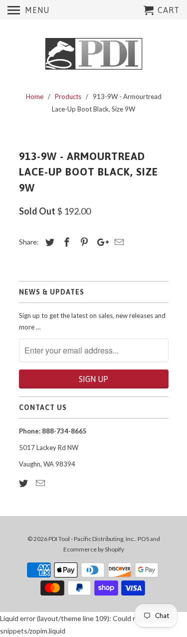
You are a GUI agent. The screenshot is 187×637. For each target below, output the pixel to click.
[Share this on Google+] (100, 242)
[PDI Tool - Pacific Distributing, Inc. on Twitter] (24, 483)
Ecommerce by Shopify (93, 549)
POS (143, 538)
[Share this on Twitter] (48, 242)
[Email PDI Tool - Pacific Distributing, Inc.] (41, 483)
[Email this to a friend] (118, 242)
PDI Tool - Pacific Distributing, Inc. (91, 538)
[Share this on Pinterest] (83, 242)
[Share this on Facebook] (65, 242)
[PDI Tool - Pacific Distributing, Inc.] (94, 54)
